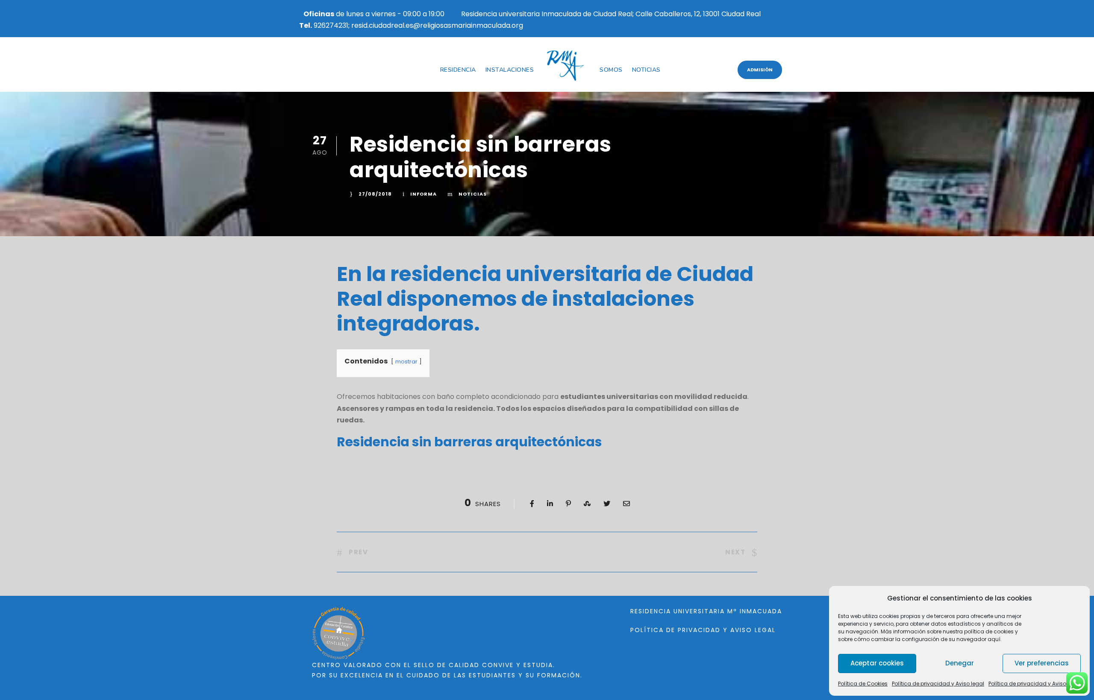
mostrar (406, 361)
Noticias (646, 70)
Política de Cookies (863, 683)
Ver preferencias (1042, 663)
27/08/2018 (375, 193)
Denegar (959, 663)
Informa (423, 193)
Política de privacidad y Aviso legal (938, 683)
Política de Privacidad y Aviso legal (703, 630)
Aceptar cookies (877, 663)
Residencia (458, 70)
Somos (611, 70)
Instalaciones (509, 70)
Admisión (760, 69)
